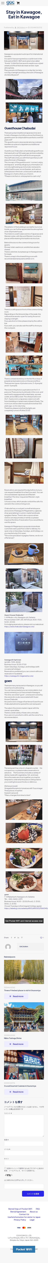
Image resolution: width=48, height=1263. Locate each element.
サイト (6, 1159)
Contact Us (24, 1214)
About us (34, 1211)
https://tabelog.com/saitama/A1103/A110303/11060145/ (26, 908)
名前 (6, 1140)
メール (7, 1149)
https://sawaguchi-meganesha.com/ (18, 676)
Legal (32, 1220)
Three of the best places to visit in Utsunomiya (22, 990)
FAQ (38, 1209)
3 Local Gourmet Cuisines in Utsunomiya (20, 1086)
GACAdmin (21, 27)
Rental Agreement (18, 1211)
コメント (8, 1113)
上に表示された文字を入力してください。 (19, 1180)
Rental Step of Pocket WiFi (20, 1209)
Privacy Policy (20, 1220)
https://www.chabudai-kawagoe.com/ (19, 627)
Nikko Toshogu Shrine (12, 1038)
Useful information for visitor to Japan (24, 1217)
